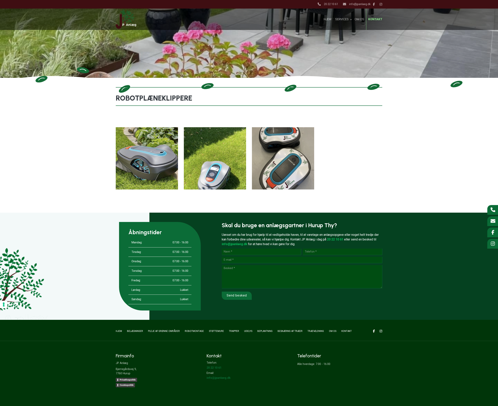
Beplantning (265, 331)
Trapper (234, 331)
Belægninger (135, 331)
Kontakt (346, 331)
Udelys (248, 331)
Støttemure (216, 331)
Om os (332, 331)
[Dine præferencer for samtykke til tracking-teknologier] (3, 304)
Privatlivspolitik (128, 379)
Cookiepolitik (126, 385)
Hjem (119, 331)
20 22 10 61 (331, 4)
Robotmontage (194, 331)
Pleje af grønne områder (164, 331)
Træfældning (316, 331)
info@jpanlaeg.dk (360, 4)
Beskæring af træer (290, 331)
